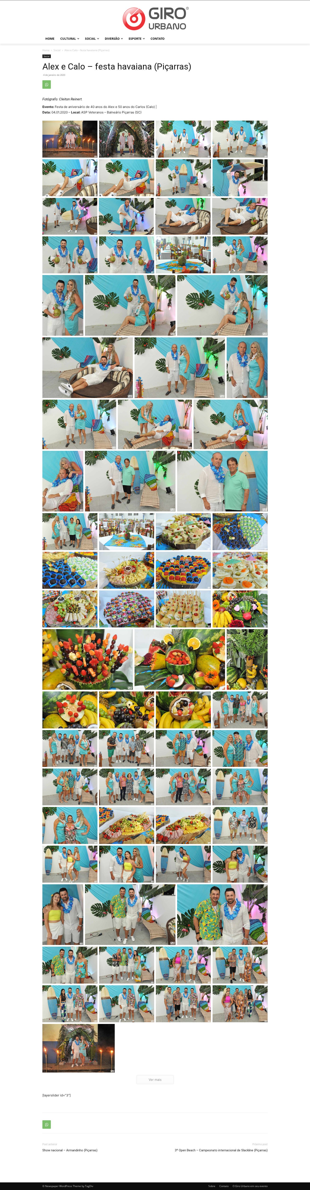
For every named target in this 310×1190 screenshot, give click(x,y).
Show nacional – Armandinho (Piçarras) (69, 1150)
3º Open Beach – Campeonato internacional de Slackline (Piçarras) (221, 1150)
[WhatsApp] (46, 84)
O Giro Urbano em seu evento (250, 1186)
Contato (224, 1186)
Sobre (211, 1186)
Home (46, 50)
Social (57, 50)
